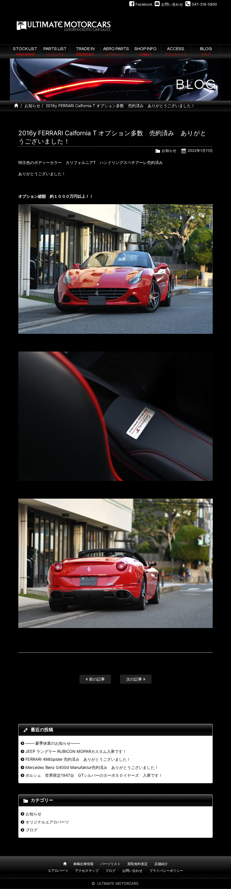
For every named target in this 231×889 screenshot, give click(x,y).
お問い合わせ (132, 870)
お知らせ (32, 105)
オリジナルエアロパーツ (47, 822)
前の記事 (96, 679)
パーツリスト (110, 864)
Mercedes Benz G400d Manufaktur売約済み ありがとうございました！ (92, 767)
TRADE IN (85, 51)
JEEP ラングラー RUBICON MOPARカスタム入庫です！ (75, 751)
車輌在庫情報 (83, 864)
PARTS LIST (54, 51)
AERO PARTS (116, 51)
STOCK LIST (25, 51)
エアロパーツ (58, 870)
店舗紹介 (161, 864)
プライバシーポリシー (166, 870)
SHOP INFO (145, 51)
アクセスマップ (87, 870)
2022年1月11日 (200, 150)
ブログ (31, 829)
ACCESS (175, 51)
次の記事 (134, 679)
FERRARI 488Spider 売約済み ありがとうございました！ (78, 759)
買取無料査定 (137, 864)
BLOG (206, 51)
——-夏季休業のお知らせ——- (53, 743)
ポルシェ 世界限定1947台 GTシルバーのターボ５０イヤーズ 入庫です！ (94, 775)
